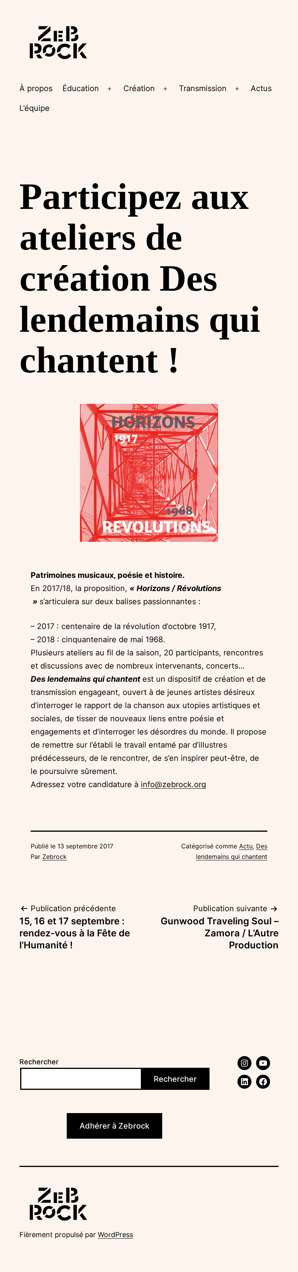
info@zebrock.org (173, 784)
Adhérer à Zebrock (114, 1126)
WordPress (115, 1235)
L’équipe (34, 108)
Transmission (203, 88)
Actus (261, 88)
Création (139, 88)
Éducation (80, 88)
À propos (35, 88)
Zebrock (54, 856)
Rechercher (39, 1062)
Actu (246, 846)
